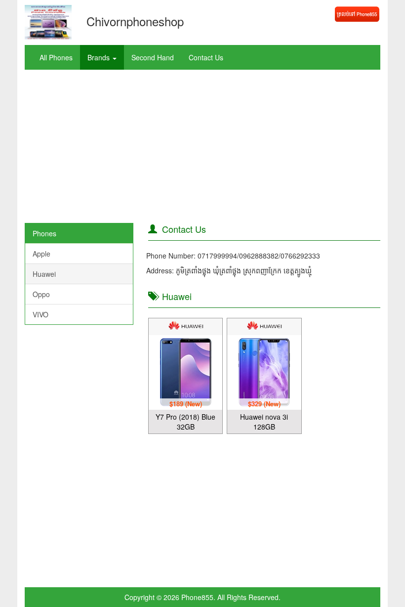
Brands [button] (99, 57)
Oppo (41, 294)
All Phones (56, 57)
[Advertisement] (202, 149)
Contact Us (206, 57)
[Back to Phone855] (356, 14)
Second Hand (152, 57)
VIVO (40, 314)
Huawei (44, 274)
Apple (41, 254)
